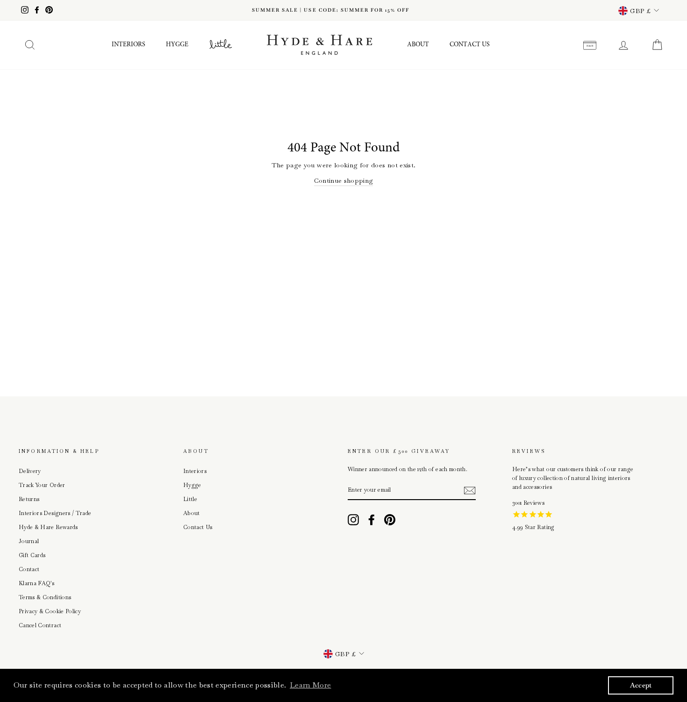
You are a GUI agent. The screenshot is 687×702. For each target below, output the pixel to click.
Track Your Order (42, 485)
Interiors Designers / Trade (55, 513)
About (418, 45)
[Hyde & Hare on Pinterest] (389, 519)
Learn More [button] (310, 685)
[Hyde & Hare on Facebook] (371, 519)
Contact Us (470, 45)
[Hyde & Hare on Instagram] (353, 519)
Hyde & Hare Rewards (48, 527)
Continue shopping (343, 180)
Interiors (128, 45)
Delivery (30, 471)
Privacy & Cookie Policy (50, 611)
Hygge (177, 45)
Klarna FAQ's (36, 583)
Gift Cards (32, 555)
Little (190, 499)
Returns (29, 499)
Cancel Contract (40, 625)
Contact (29, 569)
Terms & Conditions (45, 597)
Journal (29, 541)
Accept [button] (641, 685)
